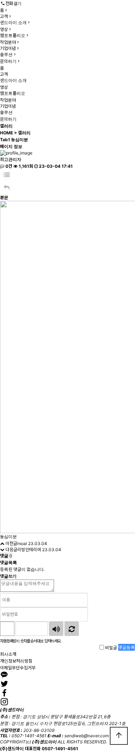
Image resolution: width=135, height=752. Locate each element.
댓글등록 (126, 647)
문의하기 (8, 61)
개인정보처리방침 (16, 661)
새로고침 (71, 629)
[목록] (6, 175)
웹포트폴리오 (12, 35)
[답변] (6, 187)
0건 (8, 166)
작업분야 (8, 42)
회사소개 (8, 654)
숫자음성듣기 (56, 629)
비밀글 (111, 647)
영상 (4, 29)
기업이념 (8, 48)
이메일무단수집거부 (18, 667)
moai (22, 543)
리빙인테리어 (29, 549)
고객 (4, 16)
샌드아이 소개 (13, 22)
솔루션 (6, 54)
